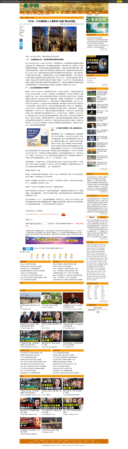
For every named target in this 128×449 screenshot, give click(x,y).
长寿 (49, 307)
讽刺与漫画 (41, 14)
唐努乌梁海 (102, 268)
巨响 (70, 347)
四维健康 (90, 298)
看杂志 (58, 442)
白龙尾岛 (92, 269)
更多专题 (105, 84)
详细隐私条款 (87, 1)
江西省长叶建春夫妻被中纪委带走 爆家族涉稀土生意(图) (102, 119)
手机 (99, 278)
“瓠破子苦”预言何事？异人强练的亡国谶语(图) (102, 151)
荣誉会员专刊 (91, 35)
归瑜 (102, 288)
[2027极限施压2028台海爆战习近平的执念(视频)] (30, 418)
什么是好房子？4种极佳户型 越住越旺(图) (97, 188)
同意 (120, 1)
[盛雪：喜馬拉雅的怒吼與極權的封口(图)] (91, 130)
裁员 (44, 347)
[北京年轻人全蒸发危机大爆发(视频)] (51, 312)
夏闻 (102, 289)
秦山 (89, 295)
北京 (88, 264)
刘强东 (90, 264)
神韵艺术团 (45, 442)
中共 (73, 347)
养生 (95, 279)
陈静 (95, 291)
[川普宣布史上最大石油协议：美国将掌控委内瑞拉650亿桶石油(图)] (30, 312)
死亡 (75, 328)
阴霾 (21, 34)
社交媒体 (91, 259)
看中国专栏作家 (92, 283)
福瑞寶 (80, 442)
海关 (88, 273)
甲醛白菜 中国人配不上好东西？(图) (62, 368)
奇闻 (90, 12)
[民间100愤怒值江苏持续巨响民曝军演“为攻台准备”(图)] (73, 331)
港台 (51, 12)
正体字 (77, 414)
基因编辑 (91, 266)
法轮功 (88, 268)
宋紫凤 (89, 286)
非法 (49, 432)
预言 (23, 434)
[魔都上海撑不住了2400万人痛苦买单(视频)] (51, 331)
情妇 (88, 258)
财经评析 (47, 14)
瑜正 (89, 296)
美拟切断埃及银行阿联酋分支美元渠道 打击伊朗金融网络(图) (102, 144)
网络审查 (92, 268)
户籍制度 (48, 328)
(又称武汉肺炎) (94, 244)
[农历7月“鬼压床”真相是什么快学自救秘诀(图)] (91, 136)
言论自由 (89, 271)
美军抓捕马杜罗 (91, 82)
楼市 (91, 263)
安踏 (30, 309)
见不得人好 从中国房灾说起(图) (28, 273)
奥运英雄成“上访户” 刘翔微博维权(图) (30, 268)
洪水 (95, 249)
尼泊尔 (66, 328)
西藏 (69, 328)
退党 (104, 251)
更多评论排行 (104, 238)
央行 (104, 259)
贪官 (105, 256)
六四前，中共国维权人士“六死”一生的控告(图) (65, 277)
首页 (25, 12)
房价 (95, 264)
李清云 (51, 307)
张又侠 (66, 309)
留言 (71, 24)
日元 (103, 261)
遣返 (90, 273)
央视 (95, 271)
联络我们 (42, 440)
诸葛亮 (104, 276)
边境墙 (93, 254)
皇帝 (102, 276)
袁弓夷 (98, 249)
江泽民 (88, 256)
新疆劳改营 (102, 269)
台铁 (96, 248)
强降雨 (47, 414)
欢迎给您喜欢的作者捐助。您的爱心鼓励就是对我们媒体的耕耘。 (42, 214)
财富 (95, 263)
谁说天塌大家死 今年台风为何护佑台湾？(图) (32, 364)
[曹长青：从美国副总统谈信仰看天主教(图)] (91, 123)
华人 (98, 271)
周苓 (89, 291)
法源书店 (52, 442)
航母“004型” (25, 414)
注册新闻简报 (91, 305)
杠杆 (88, 261)
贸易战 (95, 246)
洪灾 (54, 414)
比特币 (92, 261)
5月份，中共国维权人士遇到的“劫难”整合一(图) (65, 270)
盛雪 (95, 293)
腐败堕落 (22, 32)
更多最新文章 (104, 191)
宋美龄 (88, 276)
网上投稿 (36, 440)
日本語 (92, 440)
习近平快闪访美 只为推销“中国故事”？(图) (31, 275)
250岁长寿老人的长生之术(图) (49, 305)
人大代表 (73, 309)
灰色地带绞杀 (27, 434)
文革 (93, 279)
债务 (106, 259)
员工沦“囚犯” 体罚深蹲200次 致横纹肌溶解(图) (32, 368)
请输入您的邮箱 (98, 307)
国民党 (100, 251)
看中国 (32, 6)
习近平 (39, 347)
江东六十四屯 (97, 268)
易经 (88, 278)
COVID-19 (91, 246)
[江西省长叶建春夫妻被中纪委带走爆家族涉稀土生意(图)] (91, 117)
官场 (38, 12)
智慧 (94, 278)
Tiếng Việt (86, 440)
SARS (98, 269)
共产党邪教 (22, 30)
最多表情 (102, 217)
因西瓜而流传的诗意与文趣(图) (94, 38)
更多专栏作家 (104, 301)
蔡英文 (106, 263)
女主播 (92, 271)
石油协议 (29, 328)
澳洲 (91, 274)
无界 (98, 442)
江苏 (66, 347)
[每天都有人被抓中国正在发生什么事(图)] (30, 293)
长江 (91, 249)
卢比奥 (104, 244)
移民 (100, 271)
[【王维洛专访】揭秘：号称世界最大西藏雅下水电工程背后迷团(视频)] (30, 331)
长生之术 (45, 307)
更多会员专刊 (104, 48)
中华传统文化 (71, 414)
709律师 (100, 266)
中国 (29, 56)
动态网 (92, 442)
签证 (92, 273)
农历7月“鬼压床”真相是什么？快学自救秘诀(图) (102, 138)
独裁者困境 (34, 434)
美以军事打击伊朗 (91, 78)
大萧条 (47, 347)
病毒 (88, 246)
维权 (21, 28)
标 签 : (21, 26)
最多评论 (92, 217)
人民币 (98, 261)
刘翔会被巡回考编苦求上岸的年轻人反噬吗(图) (32, 270)
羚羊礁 (29, 414)
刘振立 (69, 309)
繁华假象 (51, 347)
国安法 (88, 249)
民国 (93, 274)
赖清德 (103, 253)
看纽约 (69, 442)
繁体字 (66, 414)
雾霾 (88, 266)
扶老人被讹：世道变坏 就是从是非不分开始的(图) (33, 366)
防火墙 (94, 266)
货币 (95, 261)
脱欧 (101, 259)
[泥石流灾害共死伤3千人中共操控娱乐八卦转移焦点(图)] (73, 312)
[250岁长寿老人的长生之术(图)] (51, 293)
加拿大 (98, 259)
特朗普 (101, 244)
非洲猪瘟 (101, 264)
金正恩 (97, 253)
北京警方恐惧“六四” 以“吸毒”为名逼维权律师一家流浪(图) (68, 279)
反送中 (102, 256)
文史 (77, 12)
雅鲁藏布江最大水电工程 (32, 347)
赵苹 (102, 293)
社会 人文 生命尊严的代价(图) (28, 264)
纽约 (64, 12)
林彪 (94, 276)
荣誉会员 (74, 230)
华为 (90, 258)
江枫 (95, 296)
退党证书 (86, 442)
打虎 (97, 258)
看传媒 (74, 442)
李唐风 (103, 291)
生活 (83, 12)
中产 (98, 263)
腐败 (92, 258)
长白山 (88, 269)
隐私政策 (66, 440)
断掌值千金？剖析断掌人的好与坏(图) (96, 178)
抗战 (98, 274)
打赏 (68, 24)
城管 (47, 432)
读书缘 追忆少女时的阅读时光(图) (95, 47)
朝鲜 (96, 259)
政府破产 (55, 347)
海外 (104, 273)
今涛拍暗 (96, 286)
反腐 (94, 258)
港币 (106, 261)
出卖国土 (89, 248)
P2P (106, 264)
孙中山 (100, 274)
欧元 (101, 261)
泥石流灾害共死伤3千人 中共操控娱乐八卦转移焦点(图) (102, 99)
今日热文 (23, 290)
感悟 (97, 278)
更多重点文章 (104, 169)
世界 (70, 12)
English (73, 440)
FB (93, 259)
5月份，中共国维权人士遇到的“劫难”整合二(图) (65, 268)
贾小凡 (89, 288)
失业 (44, 328)
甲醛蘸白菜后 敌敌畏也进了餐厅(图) (29, 355)
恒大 (28, 309)
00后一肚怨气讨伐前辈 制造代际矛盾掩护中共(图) (33, 277)
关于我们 (53, 440)
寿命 (91, 279)
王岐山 (100, 253)
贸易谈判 (102, 254)
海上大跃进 (34, 414)
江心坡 (95, 269)
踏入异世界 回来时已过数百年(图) (95, 43)
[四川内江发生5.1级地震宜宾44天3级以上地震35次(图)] (91, 156)
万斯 (96, 254)
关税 (91, 254)
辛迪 (102, 298)
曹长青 (96, 298)
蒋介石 (104, 274)
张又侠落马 (90, 80)
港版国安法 (102, 249)
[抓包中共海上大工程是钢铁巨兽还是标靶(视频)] (30, 398)
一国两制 (106, 258)
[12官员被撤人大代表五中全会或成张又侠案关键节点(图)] (73, 293)
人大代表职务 (79, 309)
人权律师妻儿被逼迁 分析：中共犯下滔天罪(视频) (66, 273)
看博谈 (27, 17)
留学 (105, 271)
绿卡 (99, 273)
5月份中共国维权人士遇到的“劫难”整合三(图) (64, 264)
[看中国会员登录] (97, 19)
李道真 (96, 288)
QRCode (36, 248)
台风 (44, 414)
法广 (88, 259)
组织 (52, 432)
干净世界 (38, 442)
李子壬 (103, 296)
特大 (77, 24)
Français (79, 440)
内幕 (97, 256)
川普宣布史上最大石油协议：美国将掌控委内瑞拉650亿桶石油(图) (102, 106)
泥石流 (71, 328)
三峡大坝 (99, 248)
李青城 (103, 295)
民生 (101, 273)
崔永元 (91, 256)
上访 (104, 266)
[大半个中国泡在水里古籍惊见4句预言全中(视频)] (51, 398)
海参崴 (100, 263)
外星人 (88, 279)
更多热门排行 (104, 213)
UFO (92, 253)
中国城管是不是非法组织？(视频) (50, 430)
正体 (65, 24)
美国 (44, 12)
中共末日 (22, 35)
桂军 (96, 274)
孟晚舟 (88, 254)
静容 (95, 295)
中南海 (94, 256)
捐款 (48, 440)
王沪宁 (106, 254)
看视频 (64, 442)
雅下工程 (24, 347)
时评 (24, 14)
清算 (25, 309)
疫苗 (93, 249)
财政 (93, 263)
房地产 (88, 263)
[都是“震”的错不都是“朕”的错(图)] (91, 111)
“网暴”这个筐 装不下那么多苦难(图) (62, 266)
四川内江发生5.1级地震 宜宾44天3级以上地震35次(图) (102, 157)
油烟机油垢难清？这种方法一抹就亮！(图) (97, 200)
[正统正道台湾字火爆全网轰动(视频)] (73, 398)
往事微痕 (93, 251)
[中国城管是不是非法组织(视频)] (51, 418)
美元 (90, 261)
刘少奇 (96, 276)
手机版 (61, 24)
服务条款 (60, 440)
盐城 (68, 347)
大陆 (31, 12)
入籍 (97, 273)
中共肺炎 (89, 244)
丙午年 (51, 414)
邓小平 (91, 276)
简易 (102, 286)
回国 (94, 273)
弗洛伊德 (89, 253)
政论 (31, 14)
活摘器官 (93, 248)
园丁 (89, 293)
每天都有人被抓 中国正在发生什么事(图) (31, 266)
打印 (74, 24)
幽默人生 (91, 278)
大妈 (93, 264)
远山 (95, 289)
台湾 (103, 263)
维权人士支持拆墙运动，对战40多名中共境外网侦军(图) (67, 275)
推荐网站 (31, 442)
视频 (96, 12)
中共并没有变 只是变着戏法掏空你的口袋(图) (102, 164)
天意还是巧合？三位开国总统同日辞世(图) (97, 39)
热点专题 (90, 75)
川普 (23, 328)
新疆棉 (103, 248)
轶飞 (89, 289)
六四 (104, 246)
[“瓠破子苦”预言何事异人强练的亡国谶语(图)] (91, 149)
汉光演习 (89, 251)
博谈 (57, 12)
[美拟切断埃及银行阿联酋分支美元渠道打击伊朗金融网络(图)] (91, 143)
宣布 (25, 328)
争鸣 (28, 14)
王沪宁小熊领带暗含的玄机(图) (28, 279)
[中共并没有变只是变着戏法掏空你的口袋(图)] (91, 162)
